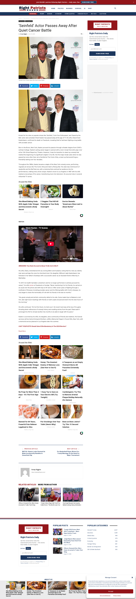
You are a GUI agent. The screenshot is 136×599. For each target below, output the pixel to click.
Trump (42, 14)
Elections (103, 14)
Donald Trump (91, 530)
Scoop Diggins (23, 34)
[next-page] (23, 508)
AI (84, 8)
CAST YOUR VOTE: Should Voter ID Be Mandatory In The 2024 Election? (42, 326)
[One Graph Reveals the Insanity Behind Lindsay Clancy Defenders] (73, 495)
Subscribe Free (102, 53)
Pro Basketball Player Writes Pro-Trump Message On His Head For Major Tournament (68, 453)
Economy (58, 14)
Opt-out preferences (105, 595)
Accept (110, 591)
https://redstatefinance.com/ (38, 472)
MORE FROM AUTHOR (47, 484)
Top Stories (26, 18)
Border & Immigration (94, 547)
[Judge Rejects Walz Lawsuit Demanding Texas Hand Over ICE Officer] (57, 541)
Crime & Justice (70, 14)
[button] (132, 577)
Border (49, 14)
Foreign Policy (83, 14)
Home (20, 18)
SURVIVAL (78, 8)
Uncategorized (29, 21)
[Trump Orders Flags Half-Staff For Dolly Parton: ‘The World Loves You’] (51, 495)
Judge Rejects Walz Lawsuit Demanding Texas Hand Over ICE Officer (72, 540)
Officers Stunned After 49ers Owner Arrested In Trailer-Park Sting (73, 550)
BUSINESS (69, 8)
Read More (22, 331)
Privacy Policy (117, 595)
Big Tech (93, 14)
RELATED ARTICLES (27, 484)
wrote (31, 285)
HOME (53, 8)
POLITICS (61, 8)
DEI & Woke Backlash (93, 549)
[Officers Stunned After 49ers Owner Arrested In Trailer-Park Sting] (29, 495)
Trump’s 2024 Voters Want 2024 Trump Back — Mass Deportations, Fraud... (72, 531)
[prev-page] (20, 508)
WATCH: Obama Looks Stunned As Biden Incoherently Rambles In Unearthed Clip (33, 453)
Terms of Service (93, 59)
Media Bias (90, 535)
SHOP (90, 8)
